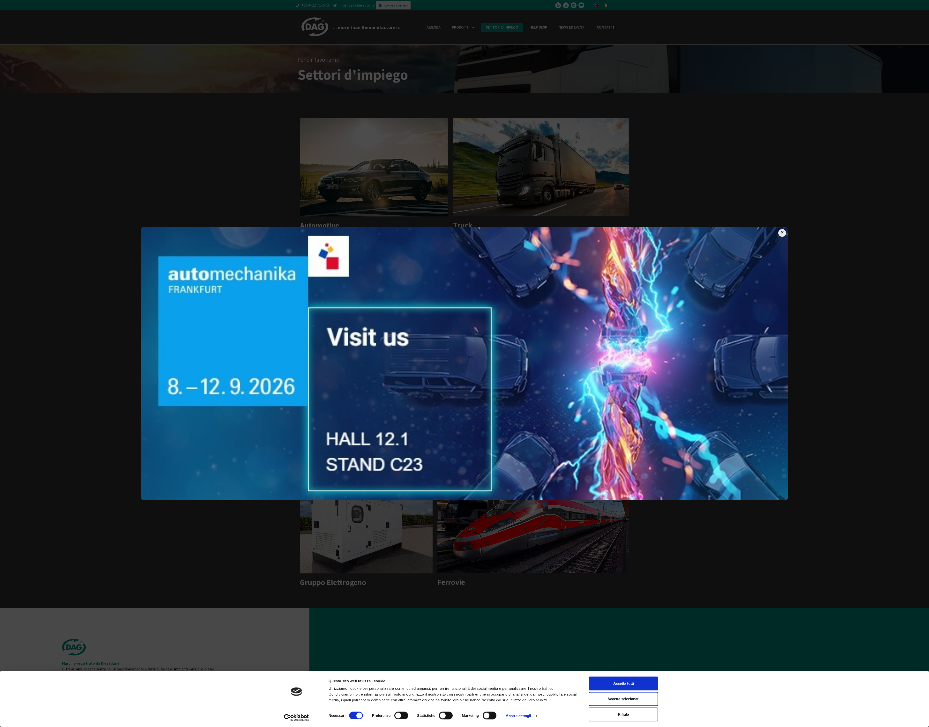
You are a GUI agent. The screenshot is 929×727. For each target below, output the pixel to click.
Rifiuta (623, 714)
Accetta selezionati (623, 699)
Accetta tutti (623, 683)
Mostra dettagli (518, 715)
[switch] (401, 715)
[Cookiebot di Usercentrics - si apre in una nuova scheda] (296, 717)
